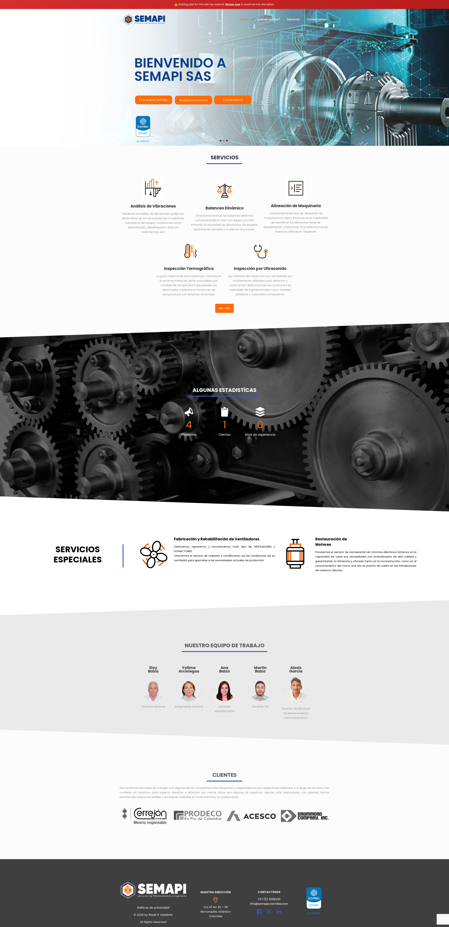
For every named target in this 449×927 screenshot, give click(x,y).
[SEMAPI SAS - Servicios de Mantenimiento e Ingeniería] (144, 19)
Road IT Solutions (161, 915)
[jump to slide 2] (224, 140)
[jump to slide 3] (227, 140)
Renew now (232, 4)
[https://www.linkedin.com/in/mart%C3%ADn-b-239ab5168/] (260, 689)
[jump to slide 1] (221, 140)
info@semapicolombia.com (269, 904)
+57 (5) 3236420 (269, 899)
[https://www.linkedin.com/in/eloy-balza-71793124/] (153, 689)
